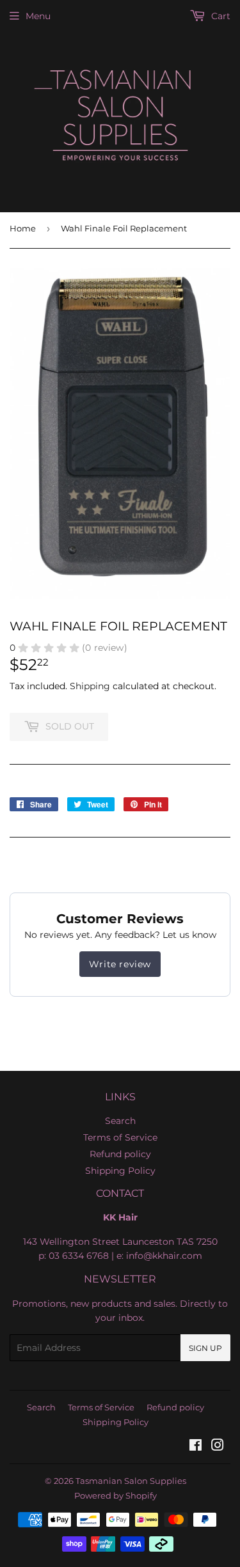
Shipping (90, 686)
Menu (38, 16)
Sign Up (205, 1348)
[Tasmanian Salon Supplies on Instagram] (217, 1447)
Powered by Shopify (115, 1495)
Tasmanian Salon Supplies (131, 1481)
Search (120, 1121)
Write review (120, 964)
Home (23, 228)
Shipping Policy (120, 1170)
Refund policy (120, 1154)
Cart (219, 16)
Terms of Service (120, 1137)
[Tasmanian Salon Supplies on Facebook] (195, 1447)
